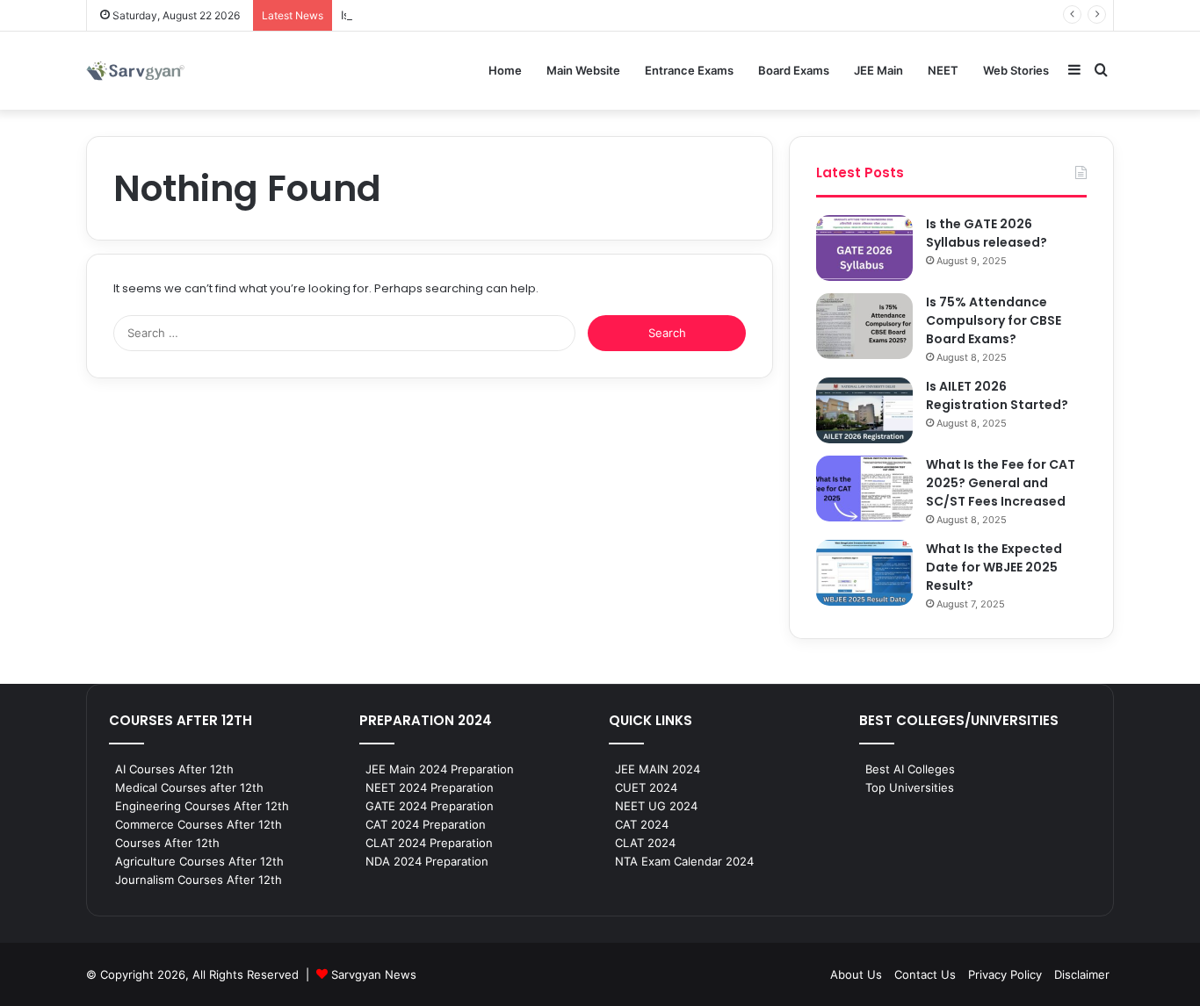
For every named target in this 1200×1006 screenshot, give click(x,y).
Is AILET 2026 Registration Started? (997, 395)
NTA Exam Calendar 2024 (684, 861)
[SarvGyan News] (135, 70)
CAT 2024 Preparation (425, 824)
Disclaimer (1082, 974)
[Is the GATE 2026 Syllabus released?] (864, 248)
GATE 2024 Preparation (429, 806)
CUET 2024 (646, 787)
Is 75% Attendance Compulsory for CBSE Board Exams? (993, 320)
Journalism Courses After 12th (198, 880)
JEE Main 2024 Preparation (439, 769)
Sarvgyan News (373, 974)
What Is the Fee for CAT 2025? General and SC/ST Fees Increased (1000, 483)
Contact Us (925, 974)
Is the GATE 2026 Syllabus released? (986, 233)
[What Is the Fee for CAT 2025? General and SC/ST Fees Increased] (864, 488)
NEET (943, 70)
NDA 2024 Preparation (426, 861)
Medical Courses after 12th (189, 787)
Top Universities (909, 787)
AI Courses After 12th (174, 769)
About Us (856, 974)
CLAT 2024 (645, 843)
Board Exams (793, 70)
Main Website (583, 70)
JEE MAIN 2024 (657, 769)
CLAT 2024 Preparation (429, 843)
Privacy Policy (1005, 974)
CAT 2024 (642, 824)
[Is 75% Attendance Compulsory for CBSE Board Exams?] (864, 326)
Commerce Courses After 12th (198, 824)
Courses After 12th (167, 843)
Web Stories (1016, 70)
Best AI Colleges (910, 769)
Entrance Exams (689, 70)
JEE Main (878, 70)
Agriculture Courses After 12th (199, 861)
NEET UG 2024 (656, 806)
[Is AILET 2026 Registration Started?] (864, 410)
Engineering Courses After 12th (202, 806)
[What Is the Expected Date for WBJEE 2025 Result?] (864, 573)
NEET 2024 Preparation (429, 787)
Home (505, 70)
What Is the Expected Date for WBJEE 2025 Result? (994, 567)
